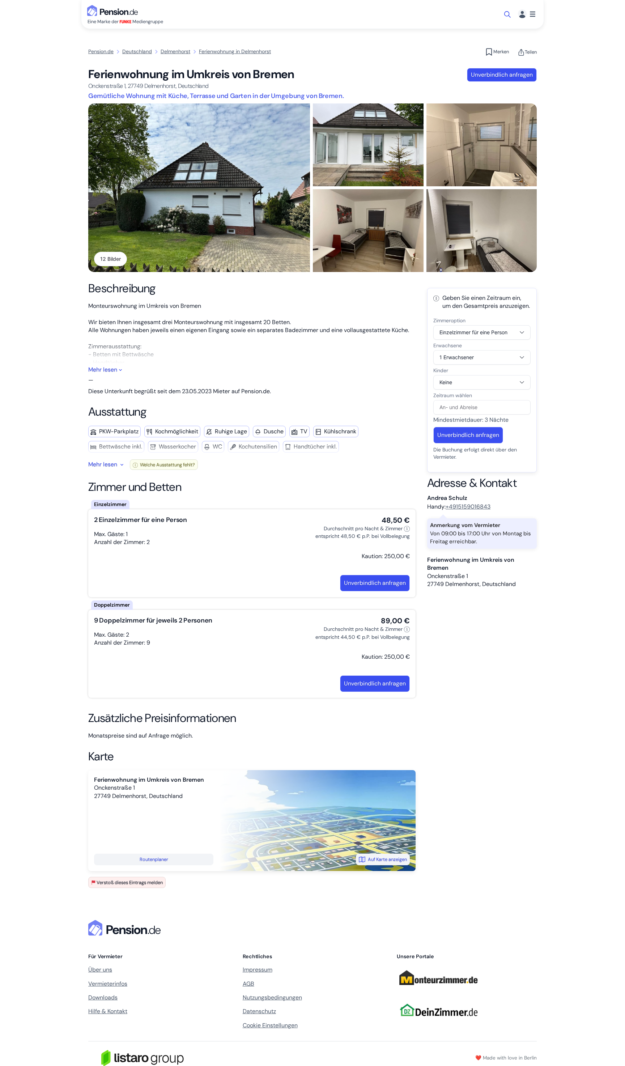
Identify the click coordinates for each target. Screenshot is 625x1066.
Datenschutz (259, 1011)
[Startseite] (125, 928)
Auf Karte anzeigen (387, 859)
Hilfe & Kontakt (107, 1011)
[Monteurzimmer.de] (438, 988)
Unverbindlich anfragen (502, 74)
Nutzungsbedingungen (272, 997)
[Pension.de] (114, 10)
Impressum (257, 969)
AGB (248, 984)
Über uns (100, 969)
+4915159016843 (468, 506)
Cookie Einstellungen (270, 1025)
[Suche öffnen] (508, 14)
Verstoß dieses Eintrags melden (130, 882)
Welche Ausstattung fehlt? (167, 465)
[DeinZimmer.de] (438, 1020)
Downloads (103, 997)
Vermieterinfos (107, 984)
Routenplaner (154, 859)
